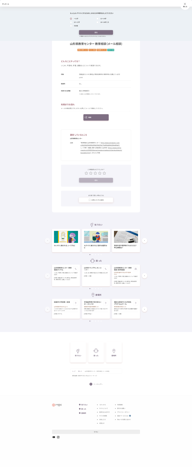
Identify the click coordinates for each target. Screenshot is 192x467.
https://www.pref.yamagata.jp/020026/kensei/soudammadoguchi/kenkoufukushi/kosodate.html (101, 150)
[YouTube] (54, 437)
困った (80, 371)
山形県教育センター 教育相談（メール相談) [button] (97, 371)
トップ (74, 371)
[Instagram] (58, 437)
